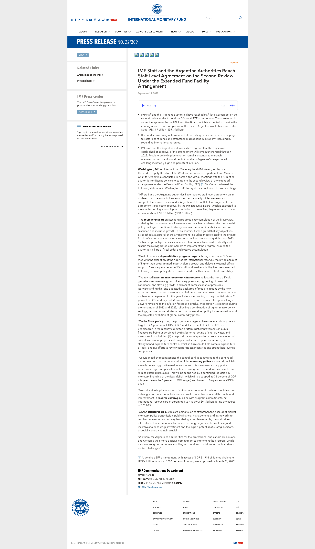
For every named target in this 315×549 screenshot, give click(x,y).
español (234, 62)
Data (205, 32)
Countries (121, 32)
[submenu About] (89, 32)
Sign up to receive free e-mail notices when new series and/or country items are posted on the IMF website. (100, 135)
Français (240, 513)
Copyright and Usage (193, 530)
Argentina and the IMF (89, 74)
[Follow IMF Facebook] (75, 20)
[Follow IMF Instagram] (83, 20)
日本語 (238, 519)
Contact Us (218, 507)
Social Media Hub (191, 519)
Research (101, 32)
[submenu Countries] (130, 32)
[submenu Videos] (196, 32)
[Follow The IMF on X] (72, 20)
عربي (237, 501)
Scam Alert (218, 524)
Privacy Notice (219, 501)
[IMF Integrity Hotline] (103, 20)
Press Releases (84, 80)
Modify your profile (110, 146)
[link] (137, 55)
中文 (238, 507)
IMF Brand (217, 530)
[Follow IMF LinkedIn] (79, 20)
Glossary (217, 519)
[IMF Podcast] (95, 20)
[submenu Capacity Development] (165, 32)
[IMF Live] (238, 543)
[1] (203, 184)
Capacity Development (149, 32)
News (174, 32)
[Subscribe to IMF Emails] (99, 20)
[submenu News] (180, 32)
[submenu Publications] (234, 32)
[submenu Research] (109, 32)
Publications (224, 32)
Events (156, 530)
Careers (216, 513)
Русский (240, 524)
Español (240, 530)
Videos (190, 32)
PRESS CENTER (85, 112)
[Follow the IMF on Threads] (86, 20)
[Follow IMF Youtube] (90, 20)
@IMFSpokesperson (152, 487)
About (83, 32)
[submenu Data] (210, 32)
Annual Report (190, 524)
